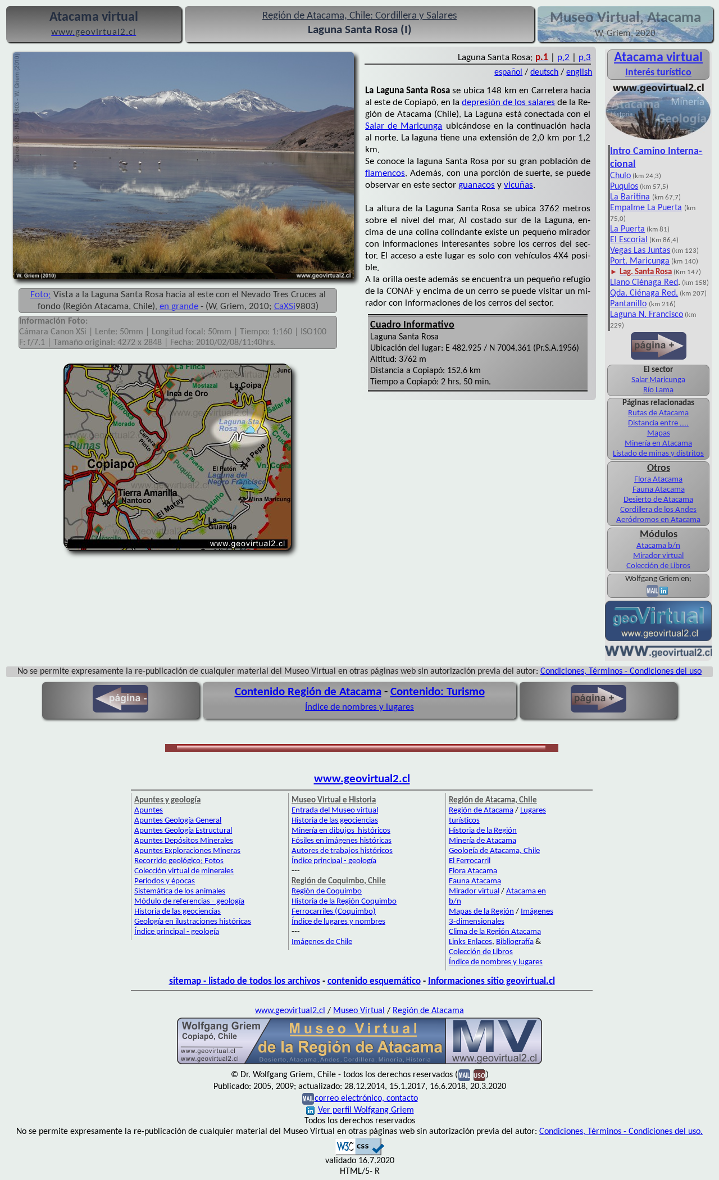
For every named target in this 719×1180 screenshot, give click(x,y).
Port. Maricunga (640, 261)
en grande (179, 306)
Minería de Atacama (482, 841)
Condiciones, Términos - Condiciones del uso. (621, 1131)
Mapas (658, 433)
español (508, 72)
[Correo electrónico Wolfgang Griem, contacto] (652, 591)
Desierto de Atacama (658, 500)
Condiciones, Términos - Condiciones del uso (621, 671)
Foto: (40, 294)
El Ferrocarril (469, 861)
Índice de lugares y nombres (338, 922)
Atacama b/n (658, 546)
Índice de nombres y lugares (359, 707)
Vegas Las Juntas (640, 250)
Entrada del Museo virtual (335, 810)
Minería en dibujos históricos (341, 831)
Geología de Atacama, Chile (494, 851)
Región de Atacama (481, 810)
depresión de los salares (508, 102)
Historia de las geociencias (177, 911)
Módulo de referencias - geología (189, 901)
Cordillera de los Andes (658, 510)
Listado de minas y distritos (658, 454)
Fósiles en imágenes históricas (342, 841)
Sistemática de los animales (179, 891)
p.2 (563, 57)
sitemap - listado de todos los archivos (244, 981)
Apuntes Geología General (177, 820)
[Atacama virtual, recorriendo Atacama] (658, 139)
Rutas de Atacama (658, 413)
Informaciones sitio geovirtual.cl (491, 981)
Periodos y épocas (164, 881)
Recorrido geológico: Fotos (179, 861)
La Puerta (627, 229)
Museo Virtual (359, 1010)
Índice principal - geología (176, 932)
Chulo (620, 175)
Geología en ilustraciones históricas (192, 922)
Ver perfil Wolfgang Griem (366, 1110)
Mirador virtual (658, 556)
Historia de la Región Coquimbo (344, 901)
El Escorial (629, 239)
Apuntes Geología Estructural (183, 831)
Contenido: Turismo (437, 692)
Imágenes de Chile (322, 942)
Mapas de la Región (481, 911)
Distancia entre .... (658, 423)
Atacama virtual (658, 58)
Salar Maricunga (658, 380)
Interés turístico (658, 72)
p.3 (585, 57)
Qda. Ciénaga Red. (644, 293)
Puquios (624, 186)
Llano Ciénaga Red (644, 282)
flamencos (385, 173)
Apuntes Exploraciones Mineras (187, 851)
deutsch (544, 72)
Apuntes (148, 810)
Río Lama (658, 390)
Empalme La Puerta (646, 207)
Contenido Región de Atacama (308, 692)
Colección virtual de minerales (184, 871)
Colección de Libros (658, 566)
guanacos (476, 185)
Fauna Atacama (658, 489)
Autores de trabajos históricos (342, 851)
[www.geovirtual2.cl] (658, 655)
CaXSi (284, 306)
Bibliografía (515, 942)
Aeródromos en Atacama (658, 520)
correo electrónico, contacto (366, 1098)
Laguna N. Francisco (646, 314)
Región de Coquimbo (327, 891)
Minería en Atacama (658, 443)
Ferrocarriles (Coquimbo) (334, 911)
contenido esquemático (374, 981)
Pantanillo (628, 303)
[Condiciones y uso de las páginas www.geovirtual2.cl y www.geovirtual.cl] (479, 1074)
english (579, 72)
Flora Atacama (658, 479)
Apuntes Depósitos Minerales (183, 841)
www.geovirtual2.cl (362, 779)
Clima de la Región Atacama (495, 932)
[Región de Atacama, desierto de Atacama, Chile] (359, 1063)
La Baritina (630, 197)
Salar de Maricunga (403, 126)
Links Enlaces (470, 942)
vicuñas (518, 185)
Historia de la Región (483, 831)
